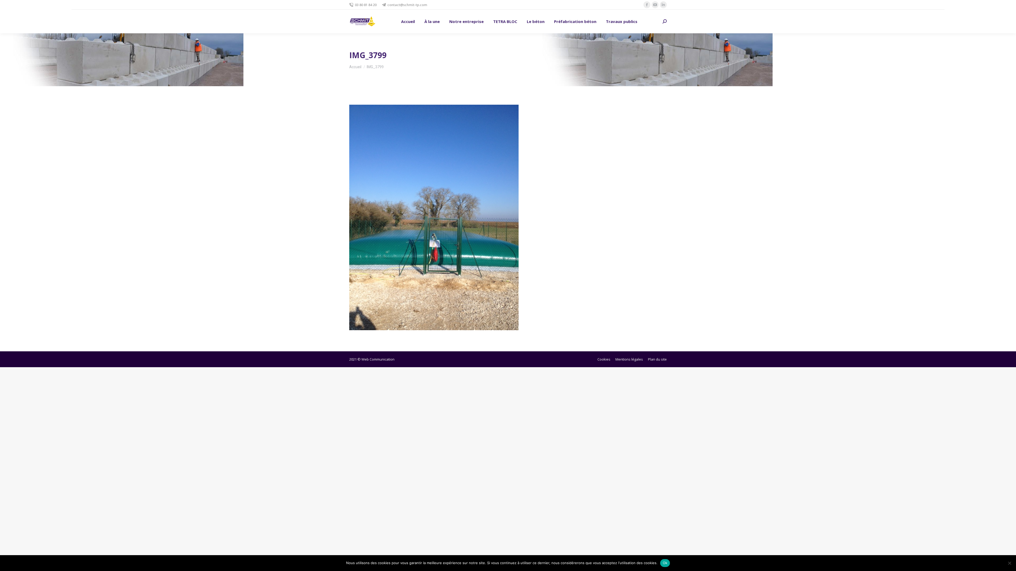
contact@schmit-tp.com (407, 4)
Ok (665, 563)
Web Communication (377, 359)
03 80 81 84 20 (366, 4)
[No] (1009, 563)
